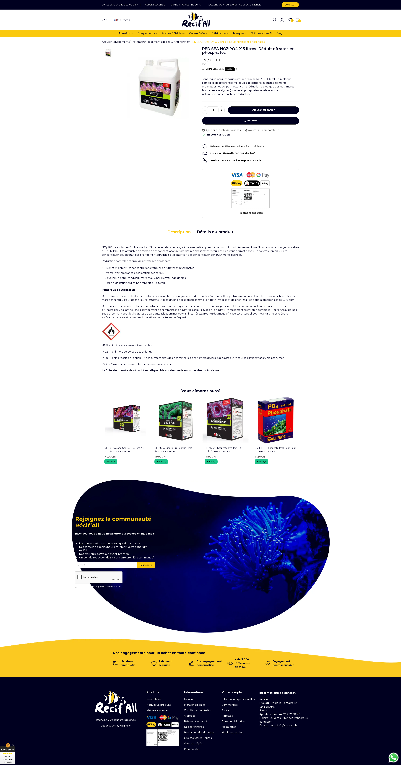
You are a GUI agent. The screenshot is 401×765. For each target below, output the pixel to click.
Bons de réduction (233, 721)
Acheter (252, 120)
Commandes (229, 704)
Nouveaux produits (158, 704)
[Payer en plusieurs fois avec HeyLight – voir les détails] (236, 69)
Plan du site (191, 749)
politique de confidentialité (106, 586)
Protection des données (199, 732)
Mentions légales (194, 704)
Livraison (189, 699)
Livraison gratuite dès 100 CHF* (120, 4)
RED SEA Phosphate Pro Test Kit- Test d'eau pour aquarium (223, 450)
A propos (189, 715)
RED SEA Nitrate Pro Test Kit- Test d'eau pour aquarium (173, 450)
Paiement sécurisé (154, 4)
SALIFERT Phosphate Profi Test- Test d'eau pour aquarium (275, 450)
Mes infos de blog (232, 732)
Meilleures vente (157, 710)
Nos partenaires (194, 726)
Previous (95, 434)
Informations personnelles (238, 699)
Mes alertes (229, 726)
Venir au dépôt (193, 743)
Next (306, 434)
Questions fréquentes (198, 738)
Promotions (153, 699)
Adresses (227, 715)
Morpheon (125, 725)
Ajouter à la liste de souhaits (223, 130)
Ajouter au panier (263, 109)
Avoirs (225, 710)
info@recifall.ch (287, 725)
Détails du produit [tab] (215, 232)
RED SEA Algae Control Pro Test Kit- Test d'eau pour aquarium (124, 450)
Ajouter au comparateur (263, 130)
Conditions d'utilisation (198, 710)
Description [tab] (179, 232)
